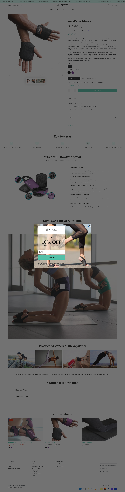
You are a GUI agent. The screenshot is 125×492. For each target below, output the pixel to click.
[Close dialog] (89, 225)
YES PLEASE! (52, 257)
